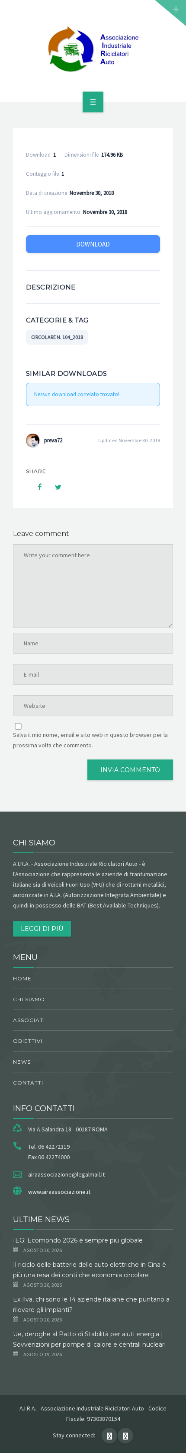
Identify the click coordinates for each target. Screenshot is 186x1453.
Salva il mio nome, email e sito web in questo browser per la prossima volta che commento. (90, 740)
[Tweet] (53, 487)
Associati (29, 1020)
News (22, 1062)
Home (22, 978)
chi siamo (29, 999)
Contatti (28, 1082)
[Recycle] (93, 49)
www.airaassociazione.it (59, 1192)
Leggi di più (42, 929)
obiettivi (27, 1041)
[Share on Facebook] (35, 487)
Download (93, 244)
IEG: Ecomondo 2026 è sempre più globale (78, 1240)
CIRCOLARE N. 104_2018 (57, 337)
